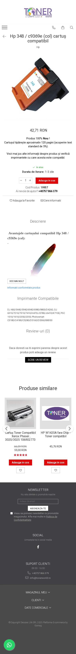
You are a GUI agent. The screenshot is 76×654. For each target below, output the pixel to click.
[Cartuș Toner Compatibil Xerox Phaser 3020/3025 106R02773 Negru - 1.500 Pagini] (20, 413)
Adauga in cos (47, 180)
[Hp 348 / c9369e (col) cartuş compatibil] (38, 87)
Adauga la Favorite (23, 200)
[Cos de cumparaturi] (63, 27)
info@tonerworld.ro (40, 578)
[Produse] (5, 28)
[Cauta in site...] (72, 27)
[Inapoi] (3, 36)
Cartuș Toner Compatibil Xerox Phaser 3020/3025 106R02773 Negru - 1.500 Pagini (20, 436)
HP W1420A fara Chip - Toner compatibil (56, 434)
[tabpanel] (38, 87)
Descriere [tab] (38, 221)
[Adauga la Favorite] (20, 470)
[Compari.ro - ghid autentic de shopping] (38, 640)
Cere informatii (52, 200)
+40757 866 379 (40, 573)
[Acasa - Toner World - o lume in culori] (38, 12)
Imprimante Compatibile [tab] (38, 298)
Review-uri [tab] (38, 331)
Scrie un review (38, 359)
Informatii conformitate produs (23, 287)
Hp (38, 47)
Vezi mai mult (16, 281)
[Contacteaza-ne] (54, 27)
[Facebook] (38, 547)
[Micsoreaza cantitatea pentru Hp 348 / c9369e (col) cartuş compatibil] (21, 180)
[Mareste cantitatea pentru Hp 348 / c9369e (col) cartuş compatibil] (30, 180)
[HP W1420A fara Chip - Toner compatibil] (55, 413)
